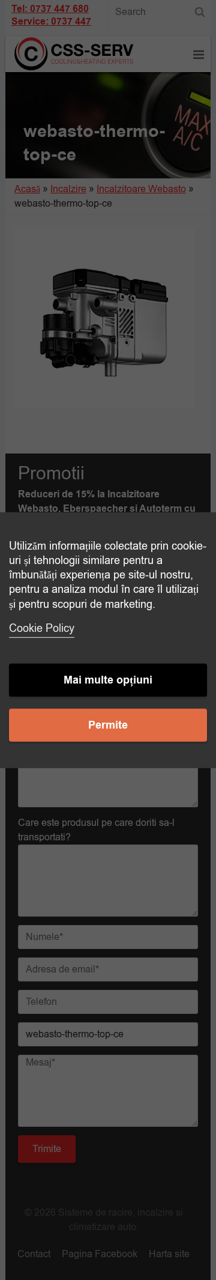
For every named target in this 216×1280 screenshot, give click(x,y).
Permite (108, 725)
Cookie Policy (41, 628)
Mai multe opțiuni (108, 680)
